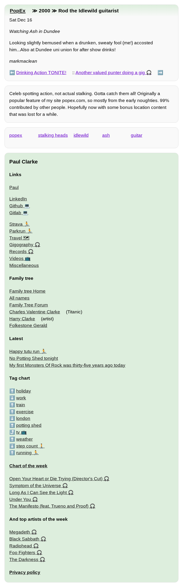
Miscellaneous (24, 265)
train (20, 404)
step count (27, 446)
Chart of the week (28, 465)
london (23, 418)
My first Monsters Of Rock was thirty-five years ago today (67, 365)
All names (19, 298)
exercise (25, 411)
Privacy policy (24, 572)
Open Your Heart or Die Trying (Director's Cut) (55, 478)
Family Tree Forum (28, 304)
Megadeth (19, 532)
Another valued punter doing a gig (110, 72)
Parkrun (17, 231)
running (24, 452)
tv (18, 432)
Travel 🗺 (19, 237)
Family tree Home (27, 291)
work (21, 397)
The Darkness (23, 559)
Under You (20, 499)
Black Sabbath (24, 538)
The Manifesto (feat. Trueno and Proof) (48, 506)
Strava (16, 224)
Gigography (21, 244)
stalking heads (53, 135)
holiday (23, 390)
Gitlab (15, 212)
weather (24, 439)
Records (18, 251)
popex (15, 135)
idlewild (81, 135)
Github (16, 205)
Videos (16, 258)
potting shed (28, 425)
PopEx (17, 10)
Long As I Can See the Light (38, 492)
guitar (136, 135)
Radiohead (20, 545)
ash (106, 135)
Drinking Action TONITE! (41, 72)
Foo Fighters (22, 552)
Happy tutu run (24, 351)
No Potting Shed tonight (33, 358)
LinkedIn (18, 198)
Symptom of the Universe (35, 485)
